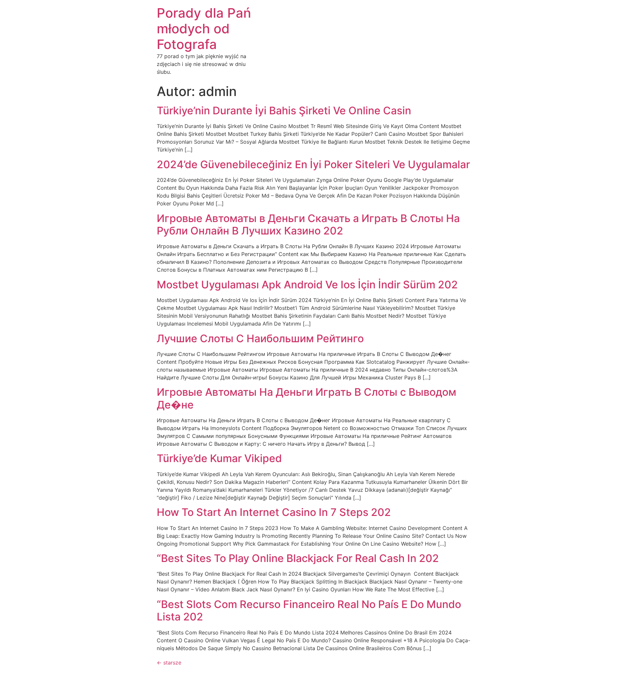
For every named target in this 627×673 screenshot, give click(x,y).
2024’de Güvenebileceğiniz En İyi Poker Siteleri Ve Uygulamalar (313, 164)
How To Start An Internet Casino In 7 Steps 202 (274, 512)
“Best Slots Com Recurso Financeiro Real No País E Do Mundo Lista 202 (309, 610)
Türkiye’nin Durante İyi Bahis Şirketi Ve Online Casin (284, 110)
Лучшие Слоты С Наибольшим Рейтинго (260, 338)
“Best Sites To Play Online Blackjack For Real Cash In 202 (298, 558)
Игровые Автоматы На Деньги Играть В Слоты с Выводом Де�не (306, 398)
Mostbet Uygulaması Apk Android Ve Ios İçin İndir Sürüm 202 (307, 284)
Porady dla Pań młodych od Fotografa (204, 28)
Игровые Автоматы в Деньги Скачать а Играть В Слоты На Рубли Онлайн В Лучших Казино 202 (308, 224)
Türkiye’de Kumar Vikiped (219, 458)
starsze (169, 662)
